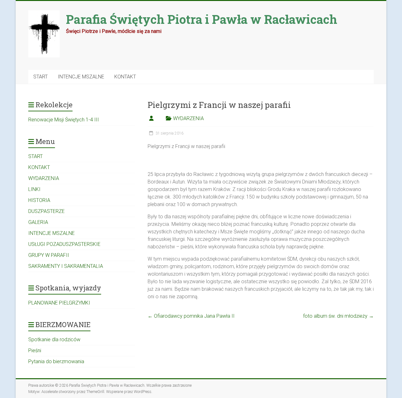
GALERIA (38, 222)
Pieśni (34, 350)
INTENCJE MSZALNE (81, 77)
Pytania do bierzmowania (56, 361)
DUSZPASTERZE (46, 211)
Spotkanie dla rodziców (54, 339)
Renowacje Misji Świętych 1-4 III (63, 120)
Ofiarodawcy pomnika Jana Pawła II (191, 316)
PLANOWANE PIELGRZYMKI (59, 303)
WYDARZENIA (188, 118)
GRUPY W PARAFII (48, 255)
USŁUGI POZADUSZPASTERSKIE (64, 244)
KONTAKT (125, 77)
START (40, 77)
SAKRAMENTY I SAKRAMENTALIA (65, 266)
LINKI (34, 189)
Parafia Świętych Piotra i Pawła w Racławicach (201, 19)
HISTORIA (39, 200)
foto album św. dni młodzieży (338, 316)
